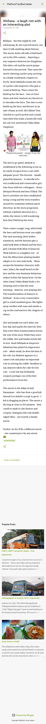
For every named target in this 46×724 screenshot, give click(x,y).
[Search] (42, 4)
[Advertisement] (23, 492)
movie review (9, 440)
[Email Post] (4, 438)
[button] (4, 33)
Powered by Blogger (24, 715)
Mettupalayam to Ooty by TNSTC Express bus (21, 598)
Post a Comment (12, 460)
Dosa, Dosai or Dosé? (10, 641)
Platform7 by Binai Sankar (19, 4)
